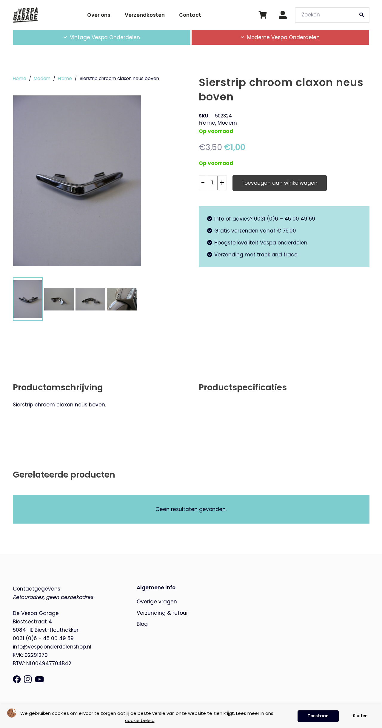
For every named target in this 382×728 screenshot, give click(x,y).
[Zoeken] (362, 15)
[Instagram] (28, 679)
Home (19, 78)
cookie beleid (140, 720)
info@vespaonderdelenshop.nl (52, 646)
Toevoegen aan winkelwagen (279, 182)
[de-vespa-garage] (25, 15)
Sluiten (360, 716)
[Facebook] (17, 679)
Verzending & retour (162, 613)
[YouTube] (39, 679)
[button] (145, 37)
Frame (65, 78)
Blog (142, 624)
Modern (42, 78)
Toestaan (318, 716)
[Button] (283, 15)
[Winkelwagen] (263, 15)
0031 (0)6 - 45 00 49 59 (43, 638)
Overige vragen (157, 601)
